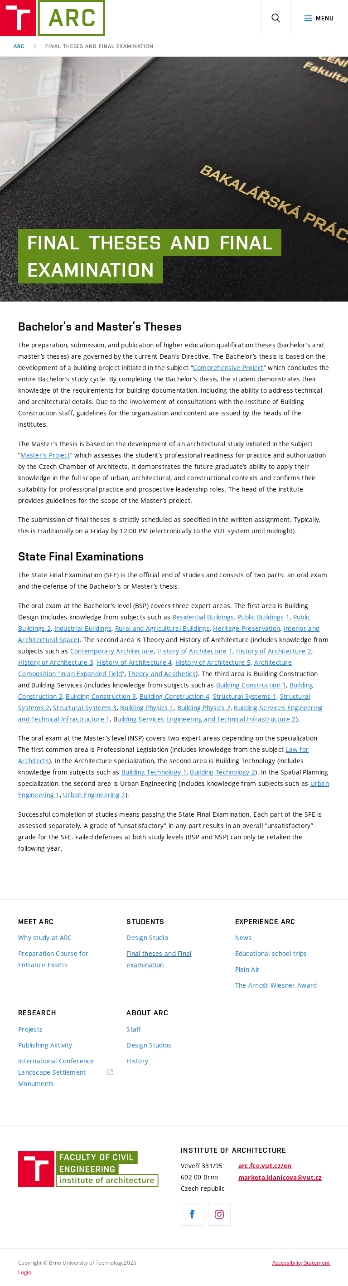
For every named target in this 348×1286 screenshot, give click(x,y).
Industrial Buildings (83, 628)
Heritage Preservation (246, 628)
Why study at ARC (45, 937)
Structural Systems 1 (245, 696)
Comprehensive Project (228, 367)
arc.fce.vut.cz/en (265, 1166)
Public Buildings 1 (263, 617)
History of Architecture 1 (194, 651)
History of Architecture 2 (273, 651)
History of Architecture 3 (55, 662)
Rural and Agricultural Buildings (162, 628)
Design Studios (148, 1045)
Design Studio (147, 937)
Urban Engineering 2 (94, 794)
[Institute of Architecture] (52, 18)
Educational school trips (271, 953)
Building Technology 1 (154, 772)
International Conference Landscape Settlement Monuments (56, 1072)
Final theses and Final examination (99, 46)
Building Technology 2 (222, 772)
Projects (30, 1029)
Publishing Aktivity (45, 1045)
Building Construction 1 (251, 685)
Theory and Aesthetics (162, 673)
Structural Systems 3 (85, 707)
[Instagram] (219, 1214)
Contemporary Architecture (112, 651)
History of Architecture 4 (134, 662)
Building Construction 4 (174, 696)
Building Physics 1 (147, 707)
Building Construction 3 (100, 696)
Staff (133, 1029)
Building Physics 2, (204, 707)
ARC (19, 46)
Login (24, 1272)
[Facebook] (192, 1214)
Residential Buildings (203, 617)
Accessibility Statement (301, 1262)
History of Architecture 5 (213, 662)
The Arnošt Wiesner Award (276, 985)
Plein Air (247, 969)
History (137, 1061)
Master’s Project (45, 455)
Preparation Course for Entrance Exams (53, 959)
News (243, 937)
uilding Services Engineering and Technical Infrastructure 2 (206, 719)
